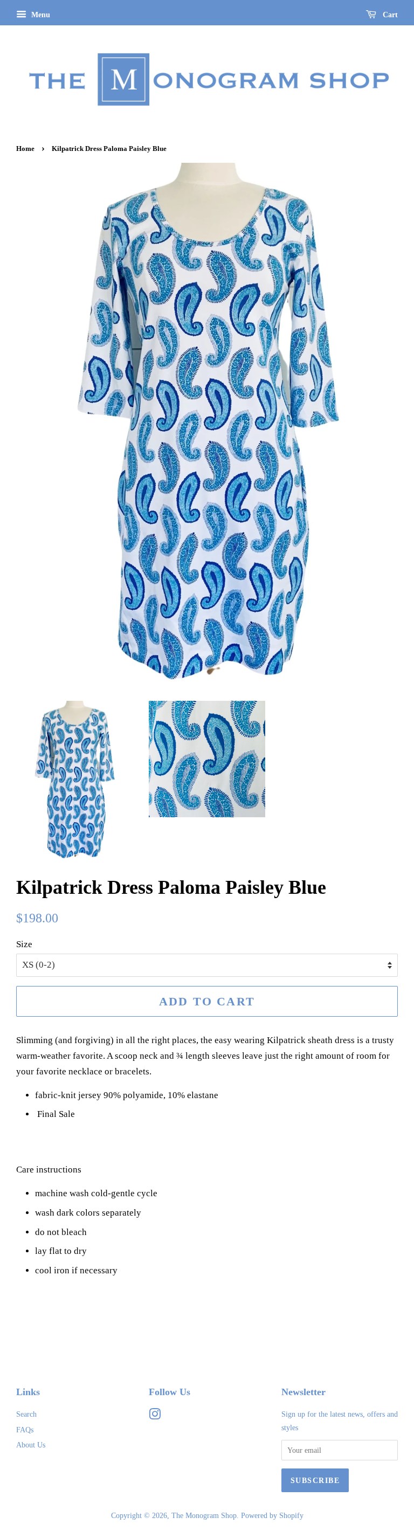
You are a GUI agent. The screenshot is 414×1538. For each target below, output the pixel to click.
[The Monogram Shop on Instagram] (155, 1416)
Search (26, 1414)
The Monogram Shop (204, 1515)
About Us (30, 1444)
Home (25, 149)
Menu (39, 15)
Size (24, 944)
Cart (389, 15)
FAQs (24, 1429)
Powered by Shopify (272, 1515)
